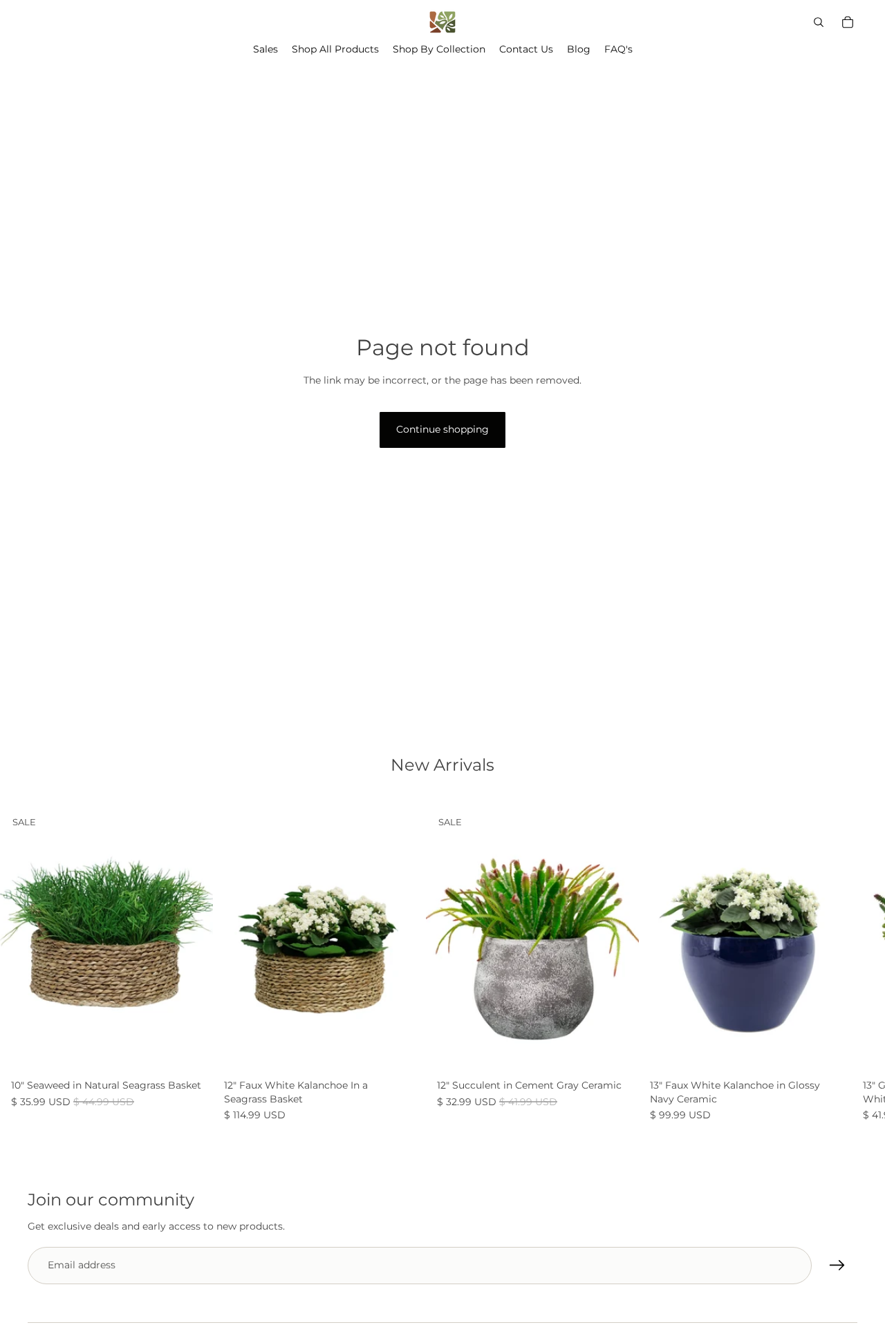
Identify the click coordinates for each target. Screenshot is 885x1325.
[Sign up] (837, 1265)
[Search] (818, 22)
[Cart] (847, 22)
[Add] (191, 1052)
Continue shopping (442, 429)
